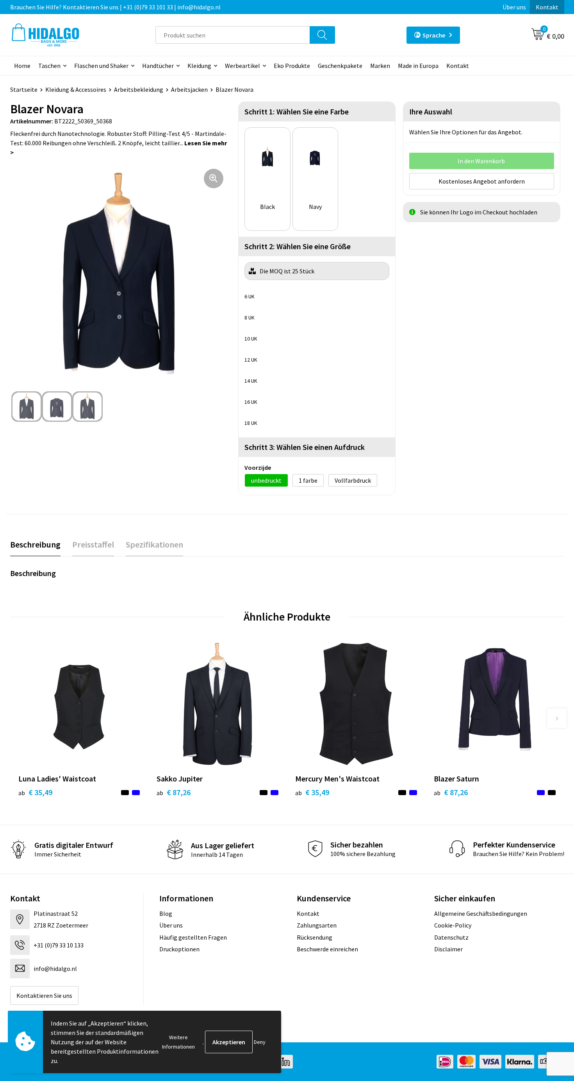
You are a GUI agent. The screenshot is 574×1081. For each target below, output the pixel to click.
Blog (165, 913)
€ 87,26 (174, 792)
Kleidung (199, 66)
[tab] (35, 544)
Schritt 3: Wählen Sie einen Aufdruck (304, 447)
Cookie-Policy (452, 925)
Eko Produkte (292, 66)
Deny (260, 1041)
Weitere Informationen (178, 1042)
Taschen (49, 66)
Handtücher (158, 66)
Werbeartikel (242, 66)
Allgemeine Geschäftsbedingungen (480, 913)
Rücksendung (314, 937)
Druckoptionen (179, 949)
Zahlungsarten (317, 925)
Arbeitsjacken (189, 89)
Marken (380, 66)
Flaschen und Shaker (101, 66)
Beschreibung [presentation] (35, 544)
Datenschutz (451, 937)
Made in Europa (418, 66)
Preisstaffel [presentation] (93, 544)
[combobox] (232, 35)
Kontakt (547, 7)
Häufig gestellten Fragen (193, 937)
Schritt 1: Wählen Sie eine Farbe (296, 111)
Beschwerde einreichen (327, 949)
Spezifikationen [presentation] (154, 544)
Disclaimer (448, 949)
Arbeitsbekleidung (138, 89)
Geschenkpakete (340, 66)
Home (22, 66)
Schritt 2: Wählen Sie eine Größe (297, 246)
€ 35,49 (35, 792)
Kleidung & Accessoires (75, 89)
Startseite (23, 89)
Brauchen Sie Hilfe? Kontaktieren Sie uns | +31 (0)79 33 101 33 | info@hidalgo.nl (115, 7)
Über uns (514, 7)
